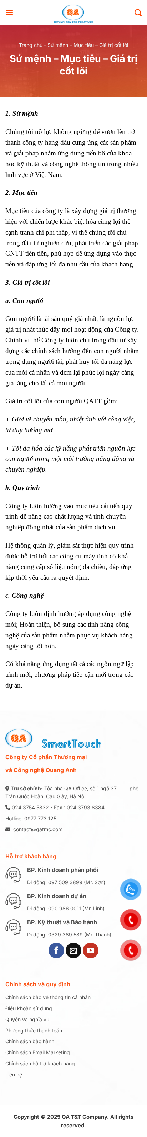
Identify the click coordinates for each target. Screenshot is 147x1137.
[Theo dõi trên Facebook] (56, 950)
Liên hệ (13, 1074)
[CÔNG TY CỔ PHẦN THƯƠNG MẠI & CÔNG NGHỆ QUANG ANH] (73, 12)
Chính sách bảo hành (29, 1041)
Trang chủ (30, 45)
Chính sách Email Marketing (37, 1052)
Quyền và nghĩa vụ (27, 1019)
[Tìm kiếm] (138, 12)
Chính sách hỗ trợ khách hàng (40, 1063)
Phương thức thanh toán (33, 1030)
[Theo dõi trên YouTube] (90, 950)
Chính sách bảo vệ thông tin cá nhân (48, 997)
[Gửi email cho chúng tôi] (73, 950)
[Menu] (9, 12)
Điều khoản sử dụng (28, 1008)
